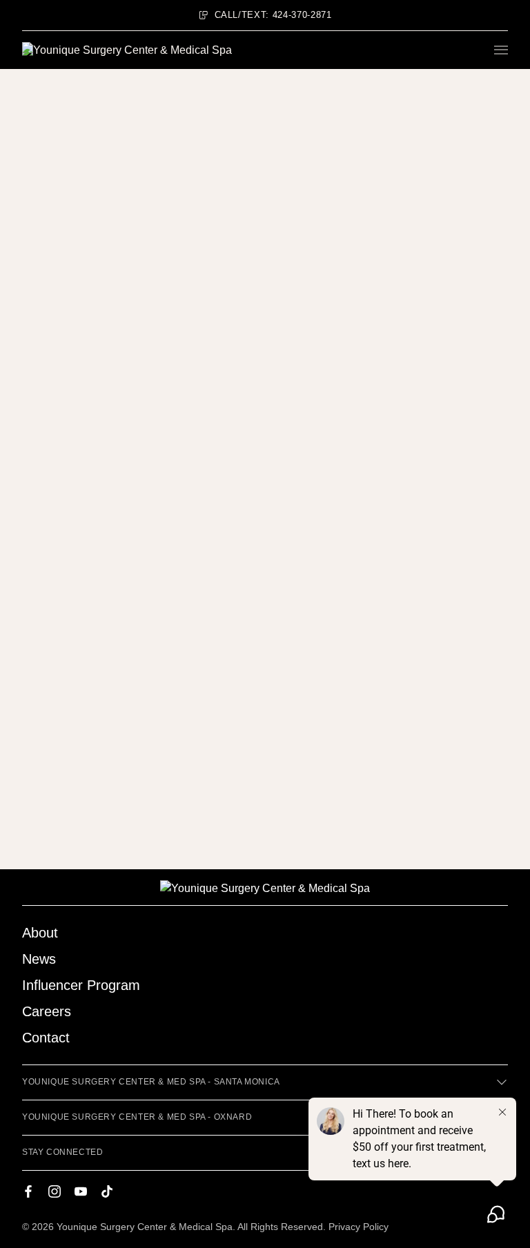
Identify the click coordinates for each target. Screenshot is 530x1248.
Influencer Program (81, 985)
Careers (46, 1011)
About (40, 932)
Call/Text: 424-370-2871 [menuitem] (273, 15)
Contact (46, 1037)
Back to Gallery (67, 162)
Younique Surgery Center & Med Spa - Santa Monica (151, 1082)
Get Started (102, 266)
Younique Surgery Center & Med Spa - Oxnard (137, 1117)
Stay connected (62, 1152)
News (39, 959)
